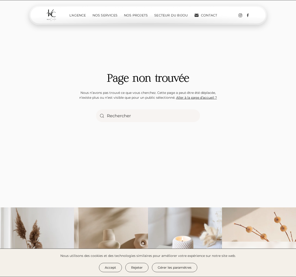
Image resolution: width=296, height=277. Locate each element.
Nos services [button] (104, 15)
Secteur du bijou (171, 15)
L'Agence (77, 15)
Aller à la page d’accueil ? (196, 97)
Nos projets (136, 15)
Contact (209, 15)
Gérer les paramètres (174, 267)
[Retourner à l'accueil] (51, 15)
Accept (110, 267)
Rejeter (137, 267)
